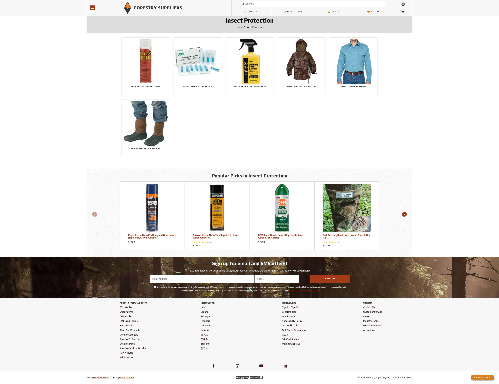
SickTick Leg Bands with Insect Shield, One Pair (346, 236)
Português (206, 316)
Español (205, 311)
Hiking (240, 27)
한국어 (204, 348)
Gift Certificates (290, 339)
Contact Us (369, 307)
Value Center (126, 357)
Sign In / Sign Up (290, 307)
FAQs (285, 334)
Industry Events (371, 320)
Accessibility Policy (292, 320)
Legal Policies (289, 311)
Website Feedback (373, 325)
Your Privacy (288, 316)
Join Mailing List (290, 325)
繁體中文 (205, 343)
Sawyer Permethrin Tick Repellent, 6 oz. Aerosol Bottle (215, 236)
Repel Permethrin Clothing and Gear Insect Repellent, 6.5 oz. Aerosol (152, 236)
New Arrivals (126, 352)
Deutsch (205, 325)
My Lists (376, 12)
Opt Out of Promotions (294, 330)
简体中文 (205, 339)
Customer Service (372, 311)
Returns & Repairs (129, 320)
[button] (94, 214)
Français (205, 320)
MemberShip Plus (291, 343)
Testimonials (126, 316)
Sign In (335, 12)
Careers (367, 316)
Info (203, 307)
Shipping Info (126, 311)
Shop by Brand (127, 343)
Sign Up (330, 279)
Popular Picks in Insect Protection (249, 176)
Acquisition (369, 330)
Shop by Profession (130, 339)
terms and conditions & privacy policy (303, 290)
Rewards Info (126, 325)
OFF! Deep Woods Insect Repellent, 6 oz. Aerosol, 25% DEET (280, 236)
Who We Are (126, 307)
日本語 (204, 334)
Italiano (205, 330)
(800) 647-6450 (126, 377)
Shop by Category (129, 334)
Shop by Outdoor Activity (133, 348)
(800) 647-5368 (100, 377)
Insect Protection (249, 21)
